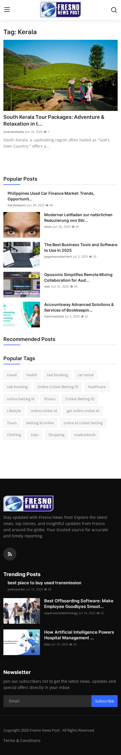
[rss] (9, 554)
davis (48, 226)
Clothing (14, 434)
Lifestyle (14, 410)
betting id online (40, 422)
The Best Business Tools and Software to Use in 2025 (80, 247)
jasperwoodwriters (58, 256)
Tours (12, 422)
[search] (114, 10)
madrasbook (85, 434)
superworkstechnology (61, 613)
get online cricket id (83, 410)
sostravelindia (13, 132)
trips (35, 434)
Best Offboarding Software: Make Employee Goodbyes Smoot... (78, 603)
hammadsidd (54, 316)
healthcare (97, 386)
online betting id (20, 398)
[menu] (7, 10)
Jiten (47, 644)
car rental (85, 374)
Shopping (56, 434)
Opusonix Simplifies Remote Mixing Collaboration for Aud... (78, 277)
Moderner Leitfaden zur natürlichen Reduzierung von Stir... (78, 217)
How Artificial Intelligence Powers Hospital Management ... (79, 634)
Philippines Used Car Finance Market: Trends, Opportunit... (51, 196)
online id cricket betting (83, 422)
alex (47, 286)
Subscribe (104, 701)
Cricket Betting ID (79, 398)
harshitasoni (17, 205)
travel (12, 374)
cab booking (17, 386)
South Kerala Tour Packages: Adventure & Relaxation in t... (53, 120)
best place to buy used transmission (44, 582)
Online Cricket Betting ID (57, 386)
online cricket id (44, 410)
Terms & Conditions (22, 740)
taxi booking (57, 374)
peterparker (16, 589)
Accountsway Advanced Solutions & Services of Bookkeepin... (79, 307)
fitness (49, 398)
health (31, 374)
